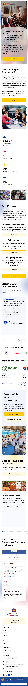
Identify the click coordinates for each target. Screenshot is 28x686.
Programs (5, 635)
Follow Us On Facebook (14, 419)
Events (4, 643)
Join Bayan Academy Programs (10, 658)
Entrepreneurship (7, 650)
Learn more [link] (12, 680)
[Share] (15, 551)
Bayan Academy (13, 557)
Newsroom (5, 638)
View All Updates (14, 474)
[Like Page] (12, 551)
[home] (9, 3)
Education (5, 652)
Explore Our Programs (14, 276)
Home (4, 630)
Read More (14, 235)
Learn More (13, 59)
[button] (23, 4)
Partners (5, 640)
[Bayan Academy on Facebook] (14, 553)
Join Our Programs (14, 414)
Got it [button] (14, 683)
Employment (6, 655)
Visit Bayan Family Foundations (14, 621)
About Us (5, 632)
